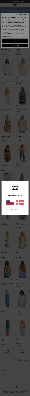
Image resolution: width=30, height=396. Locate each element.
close (27, 183)
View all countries (15, 209)
